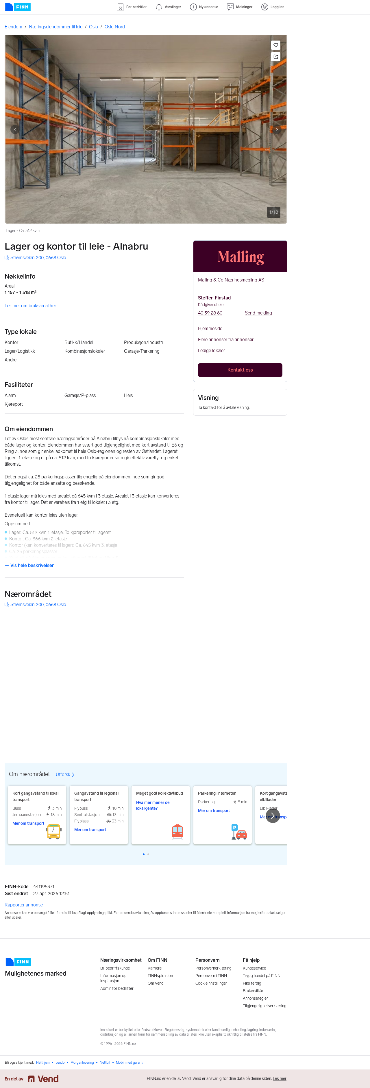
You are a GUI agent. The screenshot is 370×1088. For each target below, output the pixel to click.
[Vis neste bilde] (277, 129)
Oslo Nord (115, 27)
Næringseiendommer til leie (55, 27)
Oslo (93, 27)
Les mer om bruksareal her (30, 305)
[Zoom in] (277, 727)
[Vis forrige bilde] (15, 129)
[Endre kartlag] (277, 710)
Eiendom (13, 27)
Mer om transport (28, 823)
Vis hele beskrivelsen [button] (32, 565)
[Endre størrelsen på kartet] (277, 621)
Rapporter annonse (24, 905)
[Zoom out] (277, 741)
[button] (275, 45)
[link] (35, 258)
